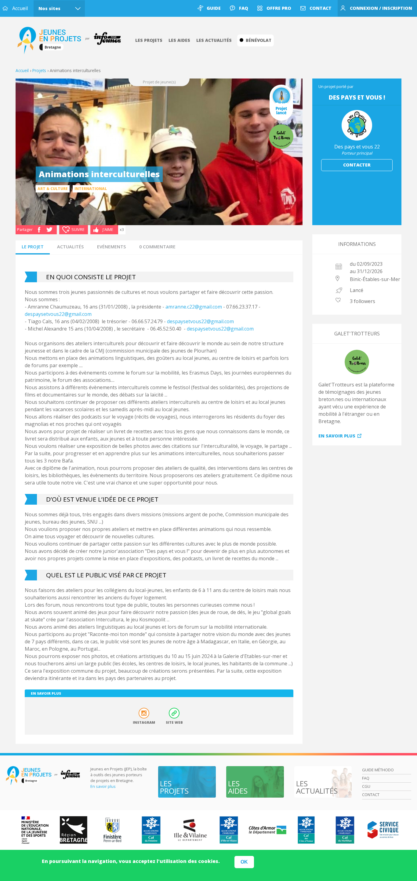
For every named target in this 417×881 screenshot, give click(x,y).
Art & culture (53, 188)
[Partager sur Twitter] (49, 229)
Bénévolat (258, 40)
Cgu (366, 786)
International (90, 188)
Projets (39, 70)
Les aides (179, 40)
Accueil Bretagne (72, 40)
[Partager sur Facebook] (39, 229)
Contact (321, 8)
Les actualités (214, 40)
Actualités (70, 247)
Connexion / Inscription (381, 8)
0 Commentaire (157, 247)
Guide (214, 8)
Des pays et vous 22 (357, 146)
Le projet (33, 247)
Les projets (148, 40)
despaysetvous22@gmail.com (58, 314)
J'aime (108, 229)
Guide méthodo (378, 770)
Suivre (78, 229)
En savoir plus (336, 436)
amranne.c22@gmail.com (193, 306)
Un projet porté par (336, 86)
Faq (243, 8)
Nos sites (49, 8)
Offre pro (279, 8)
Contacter (357, 165)
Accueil (20, 8)
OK (244, 862)
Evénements (111, 247)
